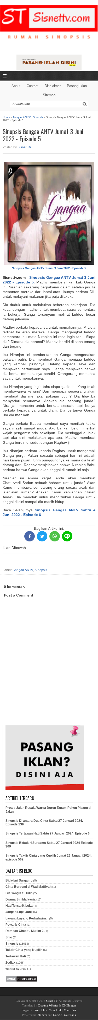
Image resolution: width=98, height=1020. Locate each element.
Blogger (42, 1014)
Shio (8, 937)
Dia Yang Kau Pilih (18, 893)
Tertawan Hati (15, 956)
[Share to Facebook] (29, 536)
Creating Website (48, 1005)
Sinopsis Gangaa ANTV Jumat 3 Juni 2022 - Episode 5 (43, 135)
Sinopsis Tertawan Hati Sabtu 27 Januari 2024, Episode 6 (47, 833)
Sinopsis (38, 117)
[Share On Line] (67, 536)
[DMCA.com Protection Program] (21, 981)
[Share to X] (42, 536)
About (15, 86)
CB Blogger (69, 1005)
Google (57, 1014)
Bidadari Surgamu (18, 880)
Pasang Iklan (77, 86)
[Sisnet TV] (49, 26)
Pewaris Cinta (15, 924)
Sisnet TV (24, 147)
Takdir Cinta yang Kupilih (23, 950)
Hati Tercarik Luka (19, 906)
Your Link (40, 1010)
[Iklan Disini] (49, 69)
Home (6, 117)
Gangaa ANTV (22, 117)
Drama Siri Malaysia (20, 899)
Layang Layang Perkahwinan (26, 918)
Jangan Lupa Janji (18, 912)
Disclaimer (53, 86)
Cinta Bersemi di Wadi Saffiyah (28, 887)
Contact (32, 86)
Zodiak (10, 962)
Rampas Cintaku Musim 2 (24, 931)
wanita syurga (15, 969)
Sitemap (49, 95)
